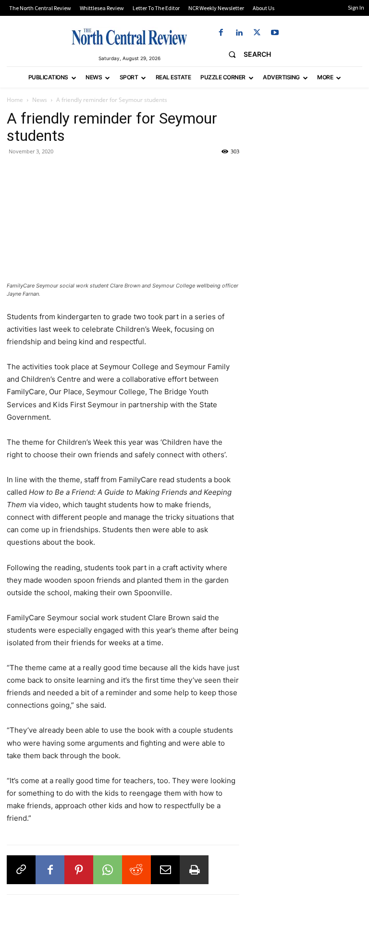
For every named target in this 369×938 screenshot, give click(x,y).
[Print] (194, 869)
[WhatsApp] (107, 869)
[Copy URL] (21, 869)
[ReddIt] (136, 869)
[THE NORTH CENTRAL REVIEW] (129, 36)
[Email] (165, 869)
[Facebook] (221, 32)
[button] (245, 54)
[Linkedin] (239, 32)
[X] (256, 32)
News (39, 100)
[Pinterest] (78, 869)
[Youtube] (274, 32)
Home (15, 100)
